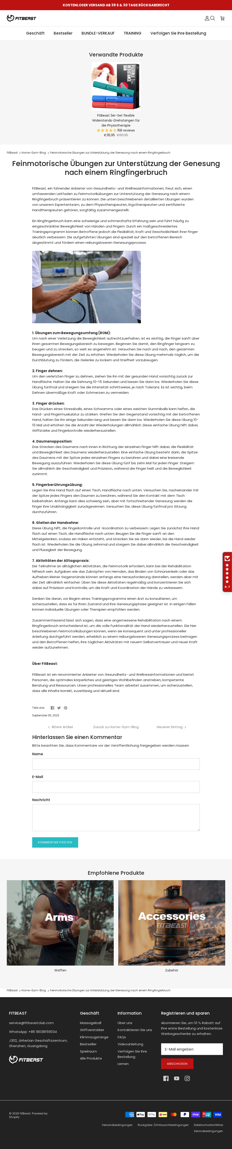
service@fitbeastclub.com (31, 1022)
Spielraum (88, 1051)
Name (37, 754)
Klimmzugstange (94, 1037)
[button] (107, 130)
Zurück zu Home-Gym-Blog (116, 727)
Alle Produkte (91, 1058)
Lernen (123, 1063)
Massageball (90, 1022)
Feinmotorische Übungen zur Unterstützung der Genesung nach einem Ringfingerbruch (110, 153)
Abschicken (177, 1064)
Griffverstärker (92, 1029)
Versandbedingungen (117, 1125)
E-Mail (37, 776)
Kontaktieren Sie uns (135, 1029)
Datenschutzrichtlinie (208, 1125)
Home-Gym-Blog (34, 153)
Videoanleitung (130, 1044)
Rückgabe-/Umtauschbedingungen (163, 1125)
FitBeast (12, 153)
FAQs (122, 1037)
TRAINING (132, 33)
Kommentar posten (55, 842)
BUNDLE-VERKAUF (98, 33)
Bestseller (63, 33)
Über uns (125, 1022)
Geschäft (35, 33)
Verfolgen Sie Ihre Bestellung (178, 33)
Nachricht (41, 799)
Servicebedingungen (208, 1131)
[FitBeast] (21, 18)
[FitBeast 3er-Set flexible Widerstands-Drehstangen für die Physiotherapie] (116, 86)
